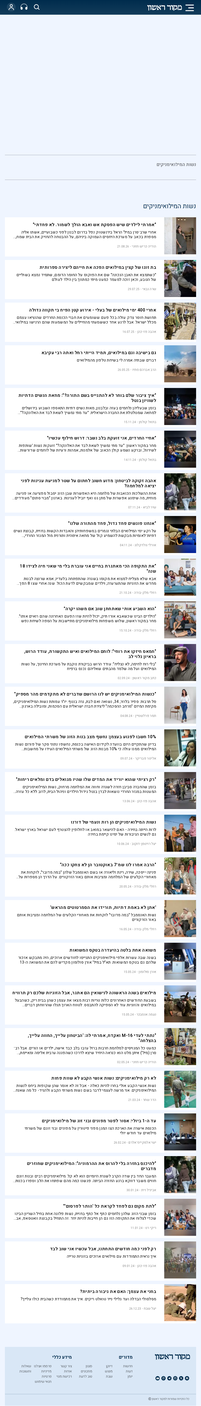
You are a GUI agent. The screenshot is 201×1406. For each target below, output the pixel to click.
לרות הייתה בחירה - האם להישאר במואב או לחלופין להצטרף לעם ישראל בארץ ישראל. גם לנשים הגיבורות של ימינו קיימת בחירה (85, 832)
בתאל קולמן (147, 422)
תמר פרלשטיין (145, 715)
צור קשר (66, 1366)
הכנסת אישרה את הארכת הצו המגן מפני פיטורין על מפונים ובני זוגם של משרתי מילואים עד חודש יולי (90, 1130)
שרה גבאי (149, 289)
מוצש (109, 1371)
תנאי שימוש (43, 1381)
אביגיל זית (148, 1190)
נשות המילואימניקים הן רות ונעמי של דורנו (113, 822)
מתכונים (86, 1371)
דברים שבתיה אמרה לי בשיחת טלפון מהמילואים (116, 360)
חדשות (128, 1366)
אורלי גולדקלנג (145, 545)
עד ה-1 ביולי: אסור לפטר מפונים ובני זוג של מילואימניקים (99, 1121)
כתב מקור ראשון (144, 678)
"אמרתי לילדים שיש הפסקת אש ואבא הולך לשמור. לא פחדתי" (94, 224)
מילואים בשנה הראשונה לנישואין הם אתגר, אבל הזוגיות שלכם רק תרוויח (84, 993)
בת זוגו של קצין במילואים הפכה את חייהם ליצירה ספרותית (97, 267)
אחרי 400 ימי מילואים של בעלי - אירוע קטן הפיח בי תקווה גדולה (92, 310)
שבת (109, 1376)
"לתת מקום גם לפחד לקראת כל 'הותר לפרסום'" (109, 1206)
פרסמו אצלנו (42, 1366)
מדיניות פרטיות (46, 1374)
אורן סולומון (147, 971)
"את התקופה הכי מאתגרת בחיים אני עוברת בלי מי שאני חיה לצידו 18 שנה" (88, 569)
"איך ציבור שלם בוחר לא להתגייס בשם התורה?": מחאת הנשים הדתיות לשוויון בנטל (87, 398)
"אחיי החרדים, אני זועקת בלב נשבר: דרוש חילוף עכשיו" (101, 438)
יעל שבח (150, 1308)
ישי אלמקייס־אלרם (142, 1142)
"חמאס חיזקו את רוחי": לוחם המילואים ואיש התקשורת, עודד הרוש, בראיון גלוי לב (90, 654)
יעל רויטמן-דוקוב (144, 843)
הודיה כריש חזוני (144, 246)
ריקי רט (150, 1227)
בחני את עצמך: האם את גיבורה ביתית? (118, 1291)
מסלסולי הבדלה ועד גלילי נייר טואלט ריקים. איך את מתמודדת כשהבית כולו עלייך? (88, 1299)
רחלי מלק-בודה (145, 592)
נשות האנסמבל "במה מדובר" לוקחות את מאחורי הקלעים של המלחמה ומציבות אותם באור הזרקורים (86, 917)
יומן (130, 1376)
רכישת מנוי (64, 1376)
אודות (68, 1371)
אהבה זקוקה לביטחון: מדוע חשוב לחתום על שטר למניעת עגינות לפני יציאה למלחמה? (88, 483)
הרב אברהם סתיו (144, 369)
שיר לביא (149, 507)
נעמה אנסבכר (146, 1014)
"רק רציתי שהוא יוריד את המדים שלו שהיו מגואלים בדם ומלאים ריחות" (86, 779)
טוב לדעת (85, 1376)
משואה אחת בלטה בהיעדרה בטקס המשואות (112, 950)
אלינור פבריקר (145, 758)
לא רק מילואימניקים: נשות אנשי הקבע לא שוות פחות (103, 1078)
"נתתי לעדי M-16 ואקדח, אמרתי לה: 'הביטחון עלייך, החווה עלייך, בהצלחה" (92, 1038)
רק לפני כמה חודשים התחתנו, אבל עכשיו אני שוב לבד (103, 1249)
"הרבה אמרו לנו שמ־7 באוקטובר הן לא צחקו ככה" (108, 865)
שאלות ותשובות (25, 1369)
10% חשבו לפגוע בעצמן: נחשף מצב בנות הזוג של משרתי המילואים (90, 737)
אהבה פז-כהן (146, 331)
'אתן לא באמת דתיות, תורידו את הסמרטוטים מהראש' (103, 907)
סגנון (89, 1366)
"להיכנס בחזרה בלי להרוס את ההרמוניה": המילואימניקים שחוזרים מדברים (91, 1166)
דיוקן (109, 1366)
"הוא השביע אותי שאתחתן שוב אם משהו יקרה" (110, 609)
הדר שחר (149, 1099)
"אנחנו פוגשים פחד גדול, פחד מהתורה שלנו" (112, 523)
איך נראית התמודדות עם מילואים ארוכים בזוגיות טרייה (111, 1256)
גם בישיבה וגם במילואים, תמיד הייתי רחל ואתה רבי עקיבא (98, 352)
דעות (129, 1371)
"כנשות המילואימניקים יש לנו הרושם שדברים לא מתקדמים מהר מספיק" (85, 694)
